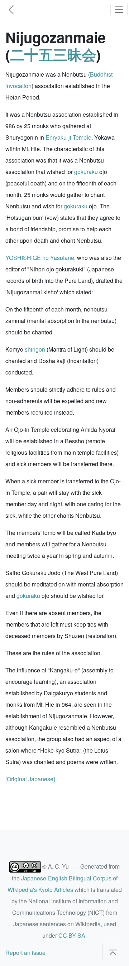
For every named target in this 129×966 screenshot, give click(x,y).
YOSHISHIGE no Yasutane (39, 257)
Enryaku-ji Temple (68, 137)
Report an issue (25, 952)
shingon (35, 349)
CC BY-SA (71, 935)
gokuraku (86, 172)
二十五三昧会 (53, 54)
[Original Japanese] (30, 779)
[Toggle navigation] (119, 9)
